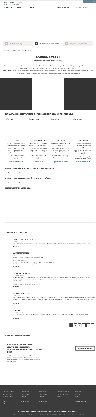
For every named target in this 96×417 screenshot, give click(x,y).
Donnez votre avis (85, 348)
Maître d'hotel (25, 401)
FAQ (4, 399)
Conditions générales (63, 394)
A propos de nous (7, 394)
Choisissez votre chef (15, 44)
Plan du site (6, 401)
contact (33, 8)
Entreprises (24, 399)
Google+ (77, 396)
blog (19, 8)
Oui (9, 172)
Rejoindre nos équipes (81, 401)
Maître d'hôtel (43, 401)
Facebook (77, 394)
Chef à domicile (25, 394)
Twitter (77, 399)
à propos (8, 8)
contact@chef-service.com (64, 414)
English (5, 403)
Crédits (59, 396)
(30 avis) (59, 61)
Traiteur (23, 396)
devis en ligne (63, 8)
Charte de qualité (8, 396)
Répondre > (16, 246)
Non (19, 172)
